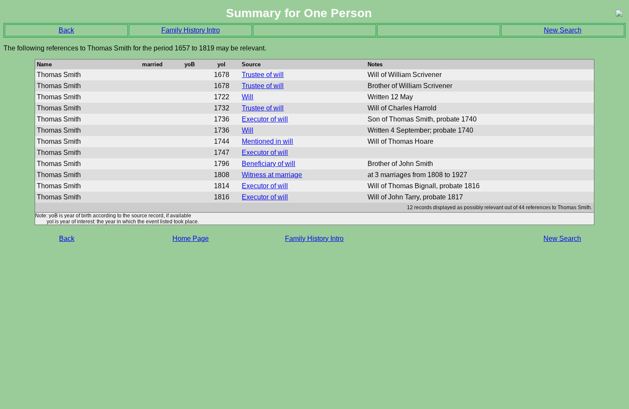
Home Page (190, 238)
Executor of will (265, 119)
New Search (563, 30)
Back (66, 30)
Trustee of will (263, 74)
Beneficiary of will (268, 163)
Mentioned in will (267, 141)
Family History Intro (190, 30)
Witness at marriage (272, 174)
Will (247, 97)
